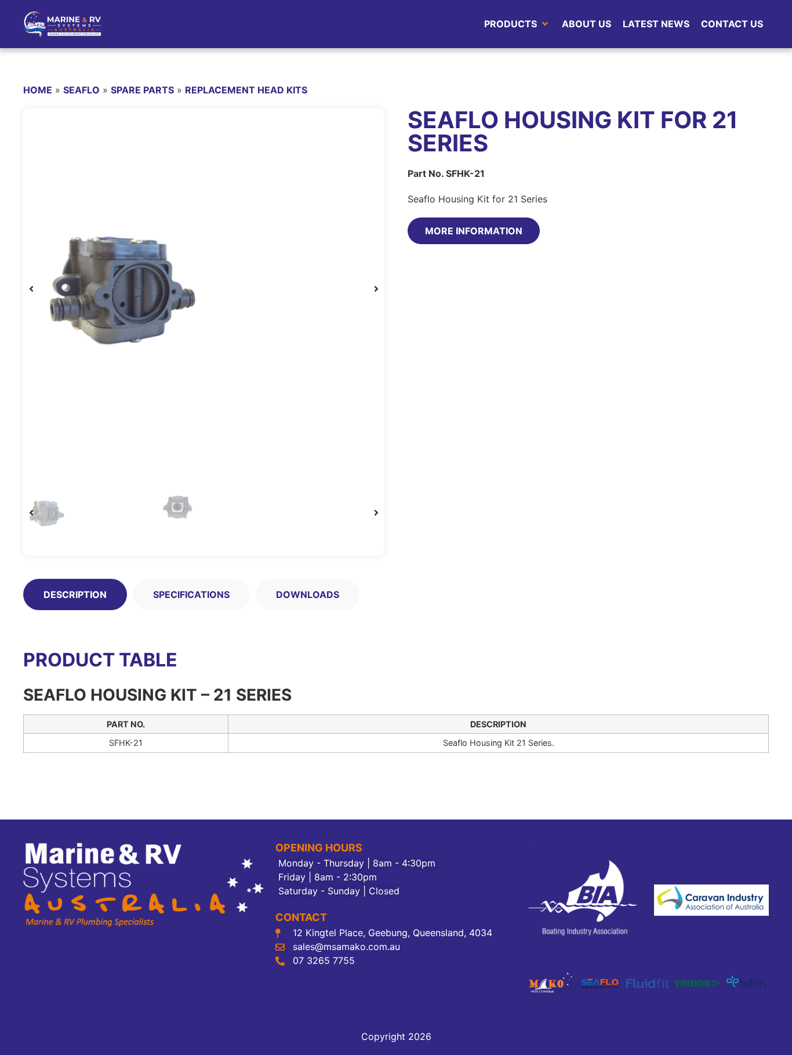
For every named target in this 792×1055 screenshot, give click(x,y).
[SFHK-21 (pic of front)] (203, 289)
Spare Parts (142, 90)
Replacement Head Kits (246, 90)
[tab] (75, 594)
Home (37, 90)
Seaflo (81, 90)
